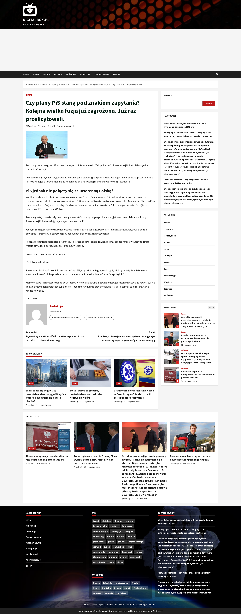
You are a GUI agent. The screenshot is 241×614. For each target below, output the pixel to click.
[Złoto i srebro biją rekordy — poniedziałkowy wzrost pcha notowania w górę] (90, 373)
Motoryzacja (170, 235)
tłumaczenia (99, 557)
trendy (138, 552)
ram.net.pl (31, 531)
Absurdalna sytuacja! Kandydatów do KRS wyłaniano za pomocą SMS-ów (171, 375)
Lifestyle (168, 229)
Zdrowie (168, 288)
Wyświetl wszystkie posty (99, 317)
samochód (118, 546)
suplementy (99, 552)
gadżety (114, 526)
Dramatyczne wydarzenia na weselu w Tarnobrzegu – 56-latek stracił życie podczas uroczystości (134, 394)
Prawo (167, 262)
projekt (121, 541)
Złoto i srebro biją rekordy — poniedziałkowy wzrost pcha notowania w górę (86, 394)
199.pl (29, 520)
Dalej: (126, 336)
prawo (111, 541)
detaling (106, 521)
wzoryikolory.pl (33, 559)
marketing (98, 536)
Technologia (101, 74)
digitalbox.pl (36, 19)
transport (127, 552)
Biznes (58, 74)
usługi (123, 557)
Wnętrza (168, 282)
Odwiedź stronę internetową (65, 317)
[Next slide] (213, 307)
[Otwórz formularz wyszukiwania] (217, 74)
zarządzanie (99, 562)
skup (130, 546)
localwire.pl (32, 554)
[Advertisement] (120, 49)
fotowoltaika (100, 526)
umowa (113, 557)
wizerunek (135, 557)
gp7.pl (29, 565)
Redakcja (32, 126)
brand (96, 521)
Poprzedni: (55, 336)
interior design (100, 531)
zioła (111, 562)
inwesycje (116, 531)
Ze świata (71, 74)
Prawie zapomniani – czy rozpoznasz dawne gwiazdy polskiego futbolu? (171, 338)
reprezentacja (136, 541)
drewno (118, 521)
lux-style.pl (31, 525)
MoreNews (136, 611)
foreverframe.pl (34, 537)
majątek (129, 531)
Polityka (85, 74)
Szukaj (168, 95)
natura (120, 536)
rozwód (97, 546)
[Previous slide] (210, 307)
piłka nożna (99, 541)
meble (110, 536)
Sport (46, 74)
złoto (120, 562)
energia (129, 521)
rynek (107, 546)
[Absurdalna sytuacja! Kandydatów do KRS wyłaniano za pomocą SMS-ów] (48, 437)
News (36, 74)
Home (26, 74)
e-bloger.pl (31, 548)
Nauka (116, 74)
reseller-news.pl (34, 542)
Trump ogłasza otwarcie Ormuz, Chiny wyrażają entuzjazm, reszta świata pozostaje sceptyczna (95, 460)
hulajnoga (127, 526)
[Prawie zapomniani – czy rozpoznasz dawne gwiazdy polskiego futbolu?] (192, 437)
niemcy (131, 536)
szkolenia (114, 552)
